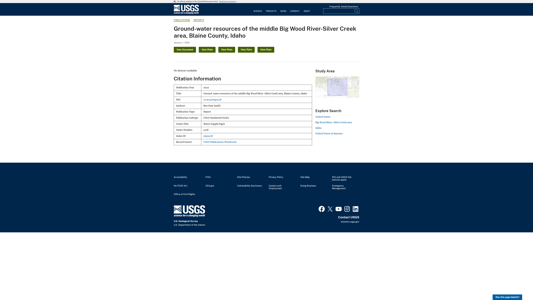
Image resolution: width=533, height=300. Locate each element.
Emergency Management (339, 187)
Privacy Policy (276, 177)
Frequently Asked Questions (343, 6)
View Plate (207, 49)
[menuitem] (258, 9)
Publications (182, 20)
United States (322, 116)
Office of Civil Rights (184, 194)
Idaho (318, 128)
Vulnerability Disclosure (249, 186)
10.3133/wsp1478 (212, 99)
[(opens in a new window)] (321, 208)
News (283, 11)
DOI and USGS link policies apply (341, 178)
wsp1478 (208, 136)
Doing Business (308, 186)
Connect (295, 11)
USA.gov (209, 186)
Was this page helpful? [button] (507, 297)
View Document (185, 49)
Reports (199, 20)
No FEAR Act (180, 186)
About (307, 11)
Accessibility (180, 177)
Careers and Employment (275, 187)
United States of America (329, 133)
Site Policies (243, 177)
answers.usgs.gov (350, 221)
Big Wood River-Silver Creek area (333, 122)
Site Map (305, 177)
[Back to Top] (522, 289)
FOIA (208, 177)
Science (257, 11)
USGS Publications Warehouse (220, 142)
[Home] (186, 13)
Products (271, 11)
